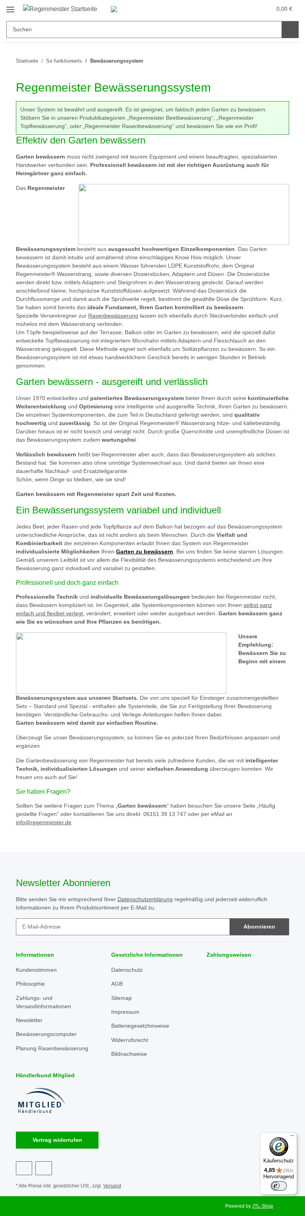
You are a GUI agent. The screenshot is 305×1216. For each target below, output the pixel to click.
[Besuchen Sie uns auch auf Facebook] (24, 1168)
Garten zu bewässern (144, 551)
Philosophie (30, 983)
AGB (117, 983)
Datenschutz (127, 970)
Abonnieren (259, 926)
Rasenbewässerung (113, 315)
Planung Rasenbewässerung (52, 1048)
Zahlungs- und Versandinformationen (43, 1002)
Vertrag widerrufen (57, 1140)
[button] (234, 9)
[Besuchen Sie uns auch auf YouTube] (43, 1168)
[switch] (279, 1186)
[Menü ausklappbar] (10, 6)
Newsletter (29, 1020)
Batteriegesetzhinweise (140, 1026)
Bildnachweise (129, 1054)
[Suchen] (290, 29)
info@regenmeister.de (43, 822)
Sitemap (121, 998)
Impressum (125, 1012)
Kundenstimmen (36, 970)
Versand (112, 1186)
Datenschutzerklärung (145, 899)
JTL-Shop (262, 1206)
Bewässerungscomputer (46, 1034)
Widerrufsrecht (129, 1040)
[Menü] (292, 1137)
